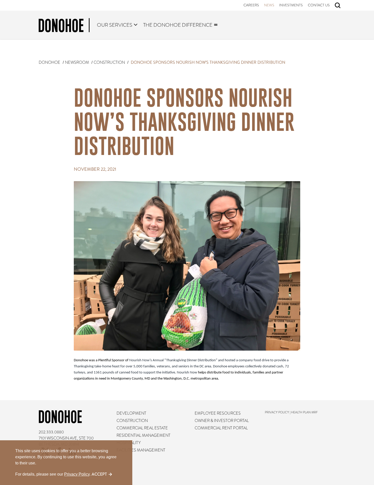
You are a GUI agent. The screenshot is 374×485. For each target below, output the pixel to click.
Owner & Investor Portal (222, 421)
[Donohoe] (64, 26)
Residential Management (144, 435)
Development (132, 413)
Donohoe (49, 62)
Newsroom (77, 62)
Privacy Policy (77, 474)
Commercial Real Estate (142, 428)
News (269, 5)
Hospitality (129, 443)
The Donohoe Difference (178, 24)
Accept (99, 474)
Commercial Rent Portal (221, 428)
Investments (291, 5)
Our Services (114, 24)
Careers (251, 5)
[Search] (337, 5)
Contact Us (319, 5)
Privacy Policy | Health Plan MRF (291, 412)
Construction (109, 62)
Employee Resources (218, 413)
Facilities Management (141, 450)
